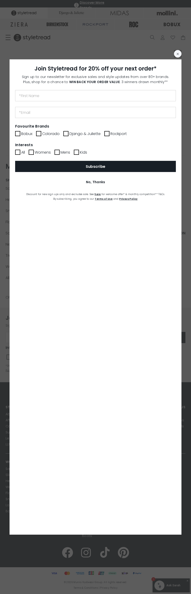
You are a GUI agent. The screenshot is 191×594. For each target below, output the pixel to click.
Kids (83, 152)
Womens (43, 152)
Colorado (51, 133)
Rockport (118, 133)
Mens (65, 152)
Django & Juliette (85, 133)
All (23, 152)
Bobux (26, 133)
